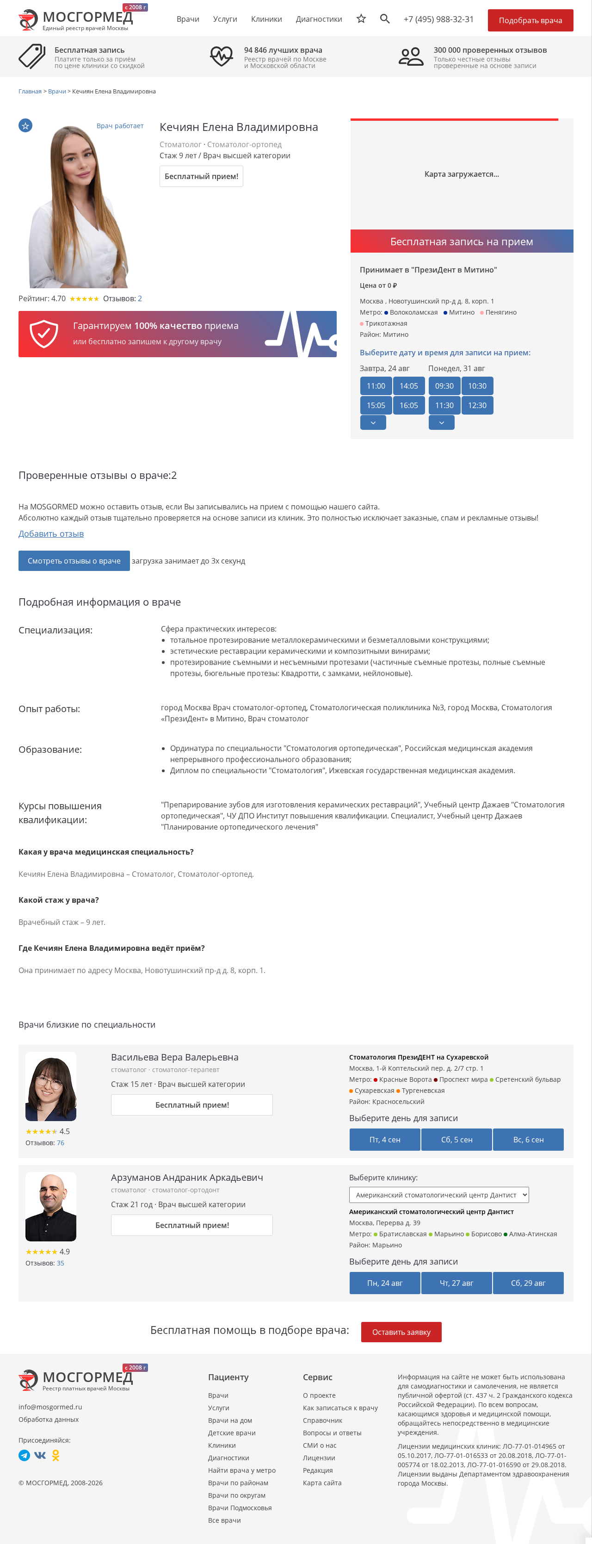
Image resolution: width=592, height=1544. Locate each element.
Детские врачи (232, 1432)
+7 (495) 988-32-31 (439, 19)
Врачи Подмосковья (240, 1507)
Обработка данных (48, 1419)
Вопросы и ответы (332, 1432)
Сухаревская (374, 1090)
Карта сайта (322, 1482)
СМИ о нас (320, 1445)
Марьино (448, 1233)
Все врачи (224, 1520)
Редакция (318, 1470)
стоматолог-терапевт (186, 1069)
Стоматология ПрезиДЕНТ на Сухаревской (418, 1057)
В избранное (25, 125)
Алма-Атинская (532, 1233)
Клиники (222, 1445)
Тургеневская (422, 1090)
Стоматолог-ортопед (244, 144)
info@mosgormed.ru (50, 1406)
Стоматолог (181, 144)
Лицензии (319, 1457)
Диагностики (319, 19)
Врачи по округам (236, 1495)
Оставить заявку (401, 1332)
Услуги (218, 1407)
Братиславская (402, 1233)
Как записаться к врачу (340, 1407)
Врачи (218, 1395)
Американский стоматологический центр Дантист (431, 1211)
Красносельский (398, 1101)
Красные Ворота (404, 1079)
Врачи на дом (230, 1420)
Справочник (322, 1420)
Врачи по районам (238, 1482)
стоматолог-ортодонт (186, 1189)
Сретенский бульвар (527, 1079)
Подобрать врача (530, 20)
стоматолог (129, 1069)
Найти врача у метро (242, 1470)
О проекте (319, 1395)
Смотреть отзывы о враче (74, 561)
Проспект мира (463, 1079)
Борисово (485, 1233)
